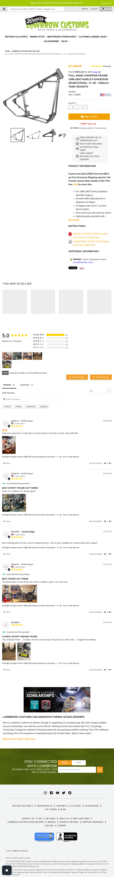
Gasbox (72, 91)
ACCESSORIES (92, 806)
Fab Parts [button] (71, 37)
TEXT (78, 763)
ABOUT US (64, 818)
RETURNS (50, 818)
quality (43, 406)
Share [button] (7, 463)
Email (65, 763)
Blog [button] (65, 41)
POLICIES (49, 825)
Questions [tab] (24, 384)
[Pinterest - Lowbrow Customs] (69, 792)
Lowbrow (30, 406)
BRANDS (52, 822)
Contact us (106, 3)
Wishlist (85, 9)
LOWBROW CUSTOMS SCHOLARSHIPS (26, 822)
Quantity (72, 103)
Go (99, 769)
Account (94, 9)
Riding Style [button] (37, 37)
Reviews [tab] (7, 384)
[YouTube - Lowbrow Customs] (57, 792)
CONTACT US (28, 818)
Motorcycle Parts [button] (16, 37)
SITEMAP (62, 825)
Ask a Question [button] (78, 377)
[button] (105, 463)
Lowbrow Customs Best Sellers (25, 51)
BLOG (63, 809)
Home (7, 51)
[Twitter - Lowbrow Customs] (63, 792)
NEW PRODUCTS (45, 806)
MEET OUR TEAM (81, 818)
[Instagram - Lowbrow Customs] (45, 792)
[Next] (64, 135)
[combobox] (36, 9)
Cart (107, 9)
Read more (73, 220)
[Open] (7, 870)
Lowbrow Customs (19, 851)
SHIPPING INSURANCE (92, 822)
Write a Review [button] (102, 377)
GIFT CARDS (51, 809)
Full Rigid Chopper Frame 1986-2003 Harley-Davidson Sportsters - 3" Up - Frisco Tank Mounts (40, 456)
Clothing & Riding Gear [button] (93, 37)
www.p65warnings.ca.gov (83, 262)
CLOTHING (76, 806)
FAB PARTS (61, 806)
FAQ (75, 184)
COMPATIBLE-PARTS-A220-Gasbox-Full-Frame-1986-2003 (91, 243)
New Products (56, 37)
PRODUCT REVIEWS (69, 822)
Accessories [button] (52, 41)
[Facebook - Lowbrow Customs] (51, 792)
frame (7, 406)
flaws (18, 406)
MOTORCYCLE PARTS (22, 806)
